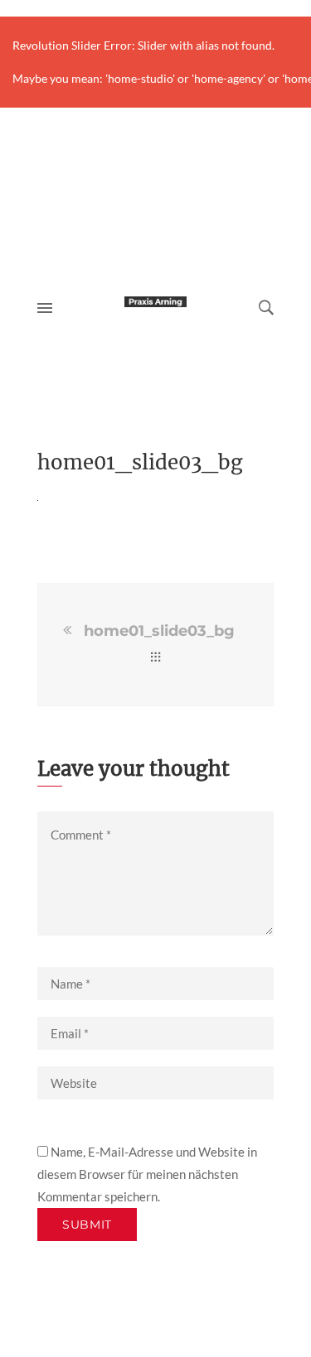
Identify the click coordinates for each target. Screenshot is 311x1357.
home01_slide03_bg (159, 631)
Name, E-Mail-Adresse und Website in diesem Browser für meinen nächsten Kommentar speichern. (147, 1174)
